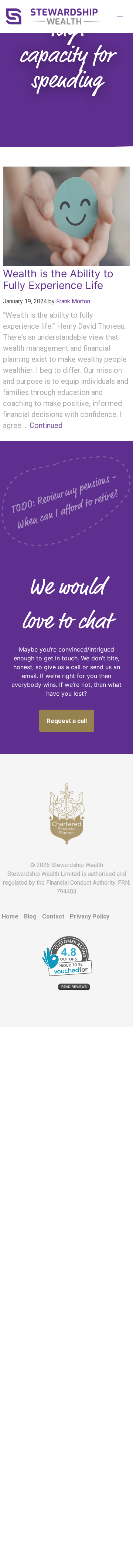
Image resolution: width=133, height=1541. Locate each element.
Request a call (67, 720)
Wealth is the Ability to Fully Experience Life (58, 279)
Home (10, 916)
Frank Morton (73, 301)
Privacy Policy (89, 916)
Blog (30, 916)
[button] (119, 15)
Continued (46, 425)
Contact (53, 916)
